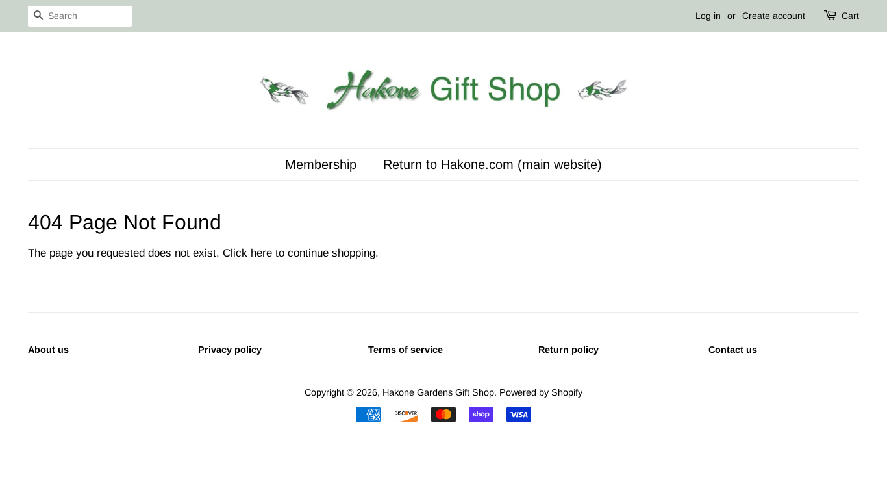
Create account (773, 15)
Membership (320, 164)
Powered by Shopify (540, 392)
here (261, 253)
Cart (850, 15)
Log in (708, 15)
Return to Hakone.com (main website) (492, 164)
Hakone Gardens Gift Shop (438, 392)
